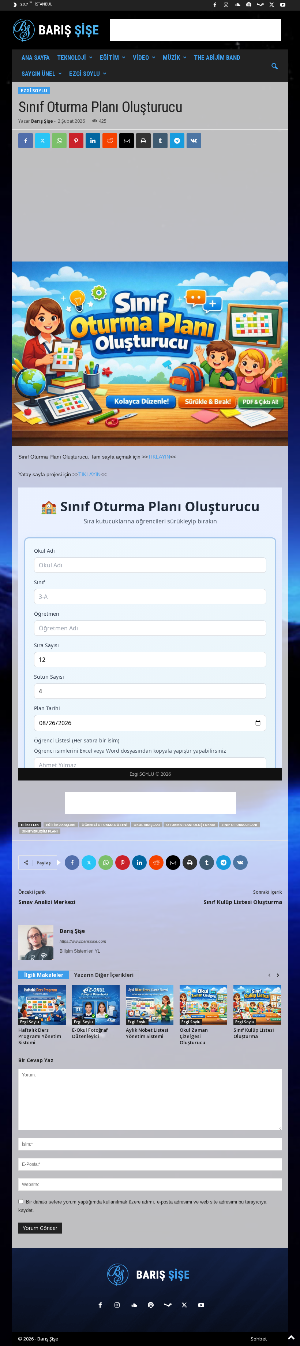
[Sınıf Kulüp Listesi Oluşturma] (257, 1005)
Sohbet (259, 1338)
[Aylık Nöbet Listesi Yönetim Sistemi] (149, 1005)
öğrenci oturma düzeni (104, 824)
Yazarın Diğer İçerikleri (104, 974)
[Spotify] (248, 5)
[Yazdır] (143, 140)
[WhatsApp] (59, 140)
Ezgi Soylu (84, 73)
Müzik (171, 57)
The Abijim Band (217, 57)
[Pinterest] (76, 140)
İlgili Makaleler (43, 974)
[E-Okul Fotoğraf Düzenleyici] (96, 1005)
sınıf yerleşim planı (40, 831)
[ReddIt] (109, 140)
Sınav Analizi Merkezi (46, 901)
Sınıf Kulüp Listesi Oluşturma (242, 901)
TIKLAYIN (159, 457)
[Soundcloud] (237, 5)
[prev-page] (269, 975)
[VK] (194, 140)
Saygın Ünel (38, 73)
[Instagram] (226, 5)
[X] (271, 5)
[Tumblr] (160, 140)
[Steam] (260, 5)
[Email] (126, 140)
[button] (274, 67)
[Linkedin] (93, 140)
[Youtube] (282, 5)
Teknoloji (71, 57)
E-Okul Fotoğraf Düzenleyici (90, 1033)
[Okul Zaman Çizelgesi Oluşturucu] (203, 1005)
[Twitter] (42, 140)
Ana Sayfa (36, 57)
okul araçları (147, 824)
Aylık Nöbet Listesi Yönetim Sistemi (147, 1033)
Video (141, 57)
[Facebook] (214, 5)
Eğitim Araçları (60, 824)
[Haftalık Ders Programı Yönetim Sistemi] (42, 1005)
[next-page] (277, 975)
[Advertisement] (195, 30)
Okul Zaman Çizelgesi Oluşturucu (194, 1036)
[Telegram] (177, 140)
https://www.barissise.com (83, 941)
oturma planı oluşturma (190, 824)
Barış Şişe (42, 121)
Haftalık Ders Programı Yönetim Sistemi (39, 1036)
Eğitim (109, 57)
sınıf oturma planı (239, 824)
